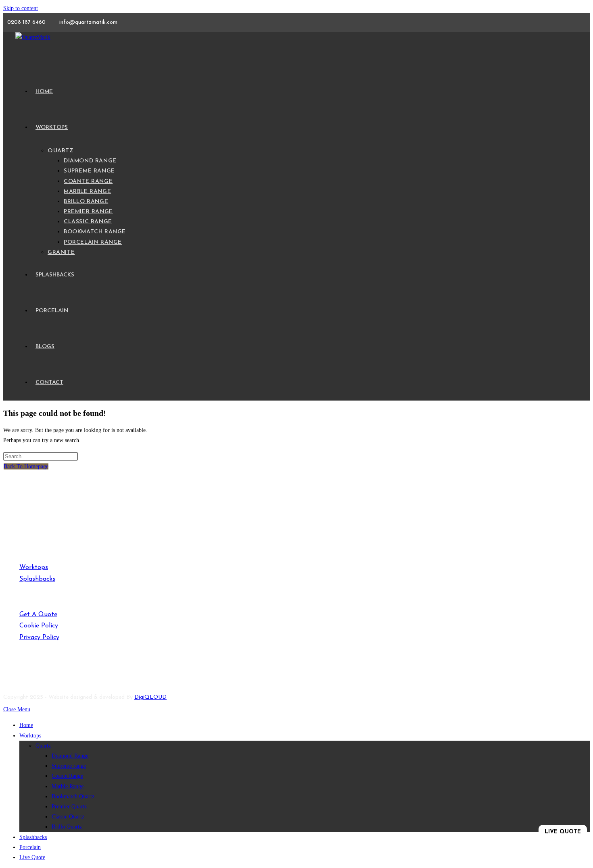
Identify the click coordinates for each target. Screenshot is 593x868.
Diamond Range (70, 756)
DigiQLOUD (150, 697)
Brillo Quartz (67, 827)
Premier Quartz (69, 807)
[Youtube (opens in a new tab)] (15, 672)
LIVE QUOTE (563, 832)
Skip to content (20, 8)
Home (26, 725)
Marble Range (68, 786)
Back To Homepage (26, 466)
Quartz (43, 746)
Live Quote (32, 857)
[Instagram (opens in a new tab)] (31, 672)
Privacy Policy (39, 637)
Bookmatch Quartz (73, 796)
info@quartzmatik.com (88, 22)
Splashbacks (37, 579)
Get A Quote (38, 614)
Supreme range (69, 766)
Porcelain (30, 847)
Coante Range (67, 776)
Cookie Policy (38, 626)
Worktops (33, 567)
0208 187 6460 (27, 22)
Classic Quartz (68, 817)
